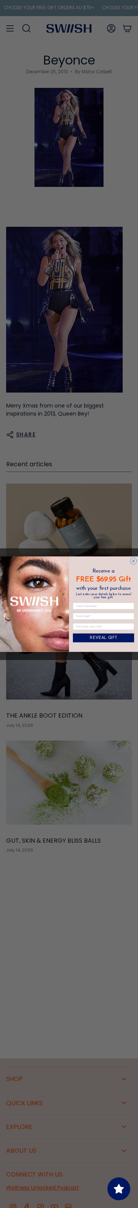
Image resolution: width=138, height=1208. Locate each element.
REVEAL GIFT (103, 638)
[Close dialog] (133, 561)
